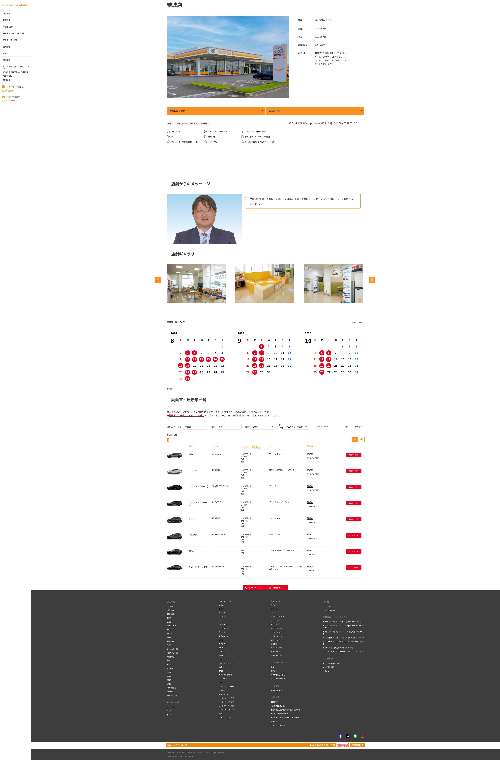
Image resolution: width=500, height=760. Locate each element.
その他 (326, 601)
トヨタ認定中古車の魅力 (331, 663)
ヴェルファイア (224, 628)
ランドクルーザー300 (226, 706)
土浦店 (169, 622)
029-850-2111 (8, 100)
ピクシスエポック (277, 647)
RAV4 (221, 713)
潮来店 (169, 680)
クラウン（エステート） (228, 686)
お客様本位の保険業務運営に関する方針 (285, 717)
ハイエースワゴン (225, 624)
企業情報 (275, 697)
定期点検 (274, 671)
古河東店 (170, 668)
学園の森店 (170, 614)
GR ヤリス (223, 679)
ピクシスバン (275, 651)
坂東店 (169, 672)
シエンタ (222, 616)
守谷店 (169, 645)
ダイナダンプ (275, 624)
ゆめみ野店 (170, 641)
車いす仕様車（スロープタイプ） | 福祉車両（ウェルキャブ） (343, 642)
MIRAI (221, 647)
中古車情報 (328, 658)
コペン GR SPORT (225, 675)
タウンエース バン (277, 616)
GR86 (221, 671)
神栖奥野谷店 (171, 688)
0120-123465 (8, 90)
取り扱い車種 (173, 702)
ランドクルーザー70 (226, 710)
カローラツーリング (226, 663)
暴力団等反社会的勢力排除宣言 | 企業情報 (285, 710)
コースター (275, 613)
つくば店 (170, 606)
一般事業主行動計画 (278, 706)
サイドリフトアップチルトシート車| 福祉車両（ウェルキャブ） (343, 633)
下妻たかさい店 (172, 653)
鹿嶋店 (169, 684)
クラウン (222, 651)
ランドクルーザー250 (226, 702)
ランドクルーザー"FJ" (226, 698)
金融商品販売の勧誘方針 (279, 713)
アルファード (223, 613)
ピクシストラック (277, 655)
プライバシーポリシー (278, 725)
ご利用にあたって (329, 610)
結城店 (310, 454)
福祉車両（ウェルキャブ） (335, 617)
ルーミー (170, 715)
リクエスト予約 (352, 455)
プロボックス (275, 640)
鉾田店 (169, 676)
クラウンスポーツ (225, 717)
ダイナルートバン (277, 628)
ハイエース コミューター (279, 632)
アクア (169, 711)
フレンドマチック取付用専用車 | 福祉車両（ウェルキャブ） (344, 651)
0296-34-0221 (321, 28)
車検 (272, 667)
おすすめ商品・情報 (278, 675)
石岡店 (169, 618)
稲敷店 (169, 637)
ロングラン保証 (328, 667)
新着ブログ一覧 (172, 695)
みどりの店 (170, 610)
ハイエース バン (276, 636)
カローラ (222, 655)
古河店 (169, 664)
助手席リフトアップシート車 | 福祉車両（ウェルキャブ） (343, 622)
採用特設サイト (276, 690)
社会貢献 (274, 721)
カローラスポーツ (225, 601)
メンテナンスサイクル (278, 679)
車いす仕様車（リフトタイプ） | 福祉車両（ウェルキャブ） (344, 638)
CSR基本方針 (275, 702)
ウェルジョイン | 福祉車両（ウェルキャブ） (338, 648)
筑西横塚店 (170, 657)
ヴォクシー (223, 632)
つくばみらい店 (172, 649)
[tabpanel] (228, 57)
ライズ (273, 605)
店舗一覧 (171, 601)
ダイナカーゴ (275, 620)
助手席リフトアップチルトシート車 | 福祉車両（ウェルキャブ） (343, 626)
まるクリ (326, 671)
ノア (220, 620)
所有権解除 (327, 606)
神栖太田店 (170, 691)
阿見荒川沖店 (171, 625)
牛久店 (169, 629)
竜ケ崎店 (170, 633)
